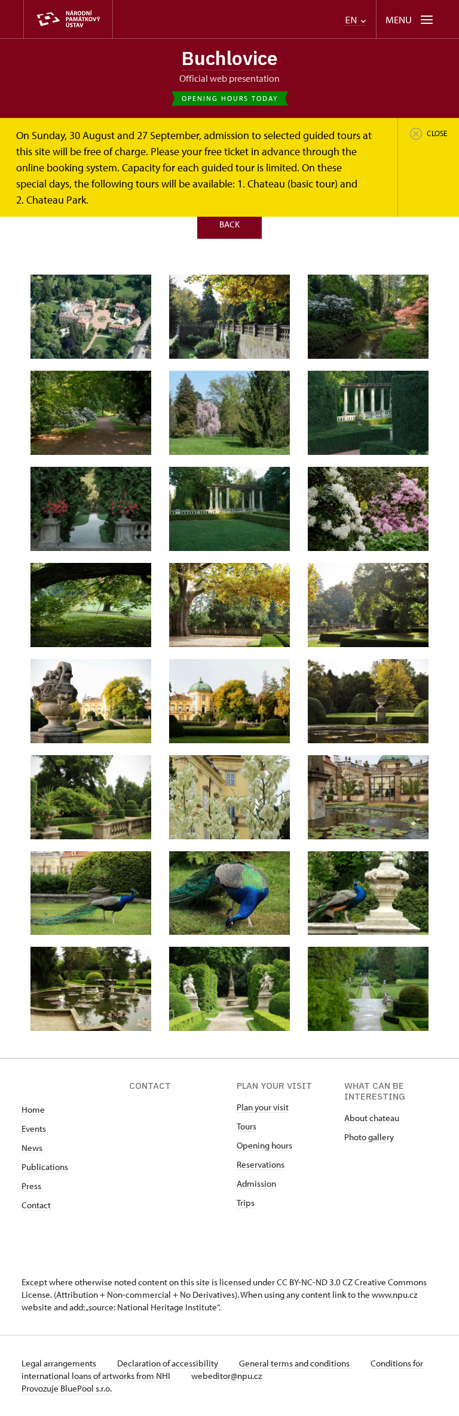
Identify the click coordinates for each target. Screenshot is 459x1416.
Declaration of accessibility (168, 1363)
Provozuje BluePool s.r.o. (67, 1388)
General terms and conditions (295, 1363)
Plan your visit (263, 1107)
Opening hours (264, 1145)
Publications (45, 1166)
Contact (36, 1205)
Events (34, 1128)
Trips (246, 1202)
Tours (246, 1126)
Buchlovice (229, 57)
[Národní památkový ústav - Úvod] (68, 19)
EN (352, 20)
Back (229, 224)
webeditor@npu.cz (226, 1375)
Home (33, 1109)
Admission (256, 1183)
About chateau (371, 1117)
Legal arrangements (60, 1363)
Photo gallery (369, 1137)
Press (31, 1186)
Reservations (260, 1164)
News (32, 1147)
